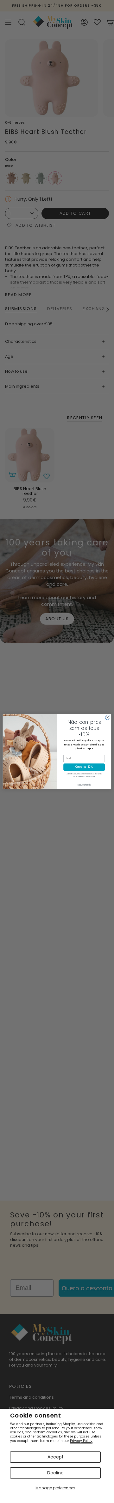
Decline (55, 1473)
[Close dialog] (107, 717)
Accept (56, 1457)
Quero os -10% (84, 767)
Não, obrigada (84, 785)
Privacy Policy (81, 1440)
